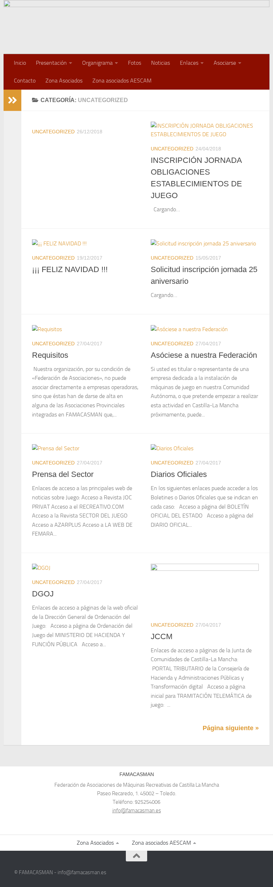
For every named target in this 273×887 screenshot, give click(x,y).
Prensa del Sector (62, 474)
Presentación (51, 62)
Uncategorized (53, 131)
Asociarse (225, 62)
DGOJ (43, 593)
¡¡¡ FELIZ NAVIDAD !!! (70, 269)
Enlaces (189, 62)
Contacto (25, 80)
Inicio (20, 62)
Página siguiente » (231, 728)
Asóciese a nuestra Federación (204, 355)
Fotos (134, 62)
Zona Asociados (64, 80)
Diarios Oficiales (179, 474)
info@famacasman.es (136, 810)
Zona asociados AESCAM (121, 80)
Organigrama (97, 62)
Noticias (160, 62)
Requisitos (50, 355)
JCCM (161, 636)
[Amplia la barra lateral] (12, 100)
